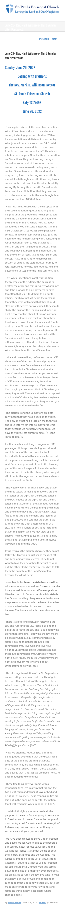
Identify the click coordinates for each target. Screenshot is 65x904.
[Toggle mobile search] (52, 16)
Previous (44, 38)
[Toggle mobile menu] (58, 16)
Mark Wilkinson (14, 902)
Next (54, 38)
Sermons (42, 902)
